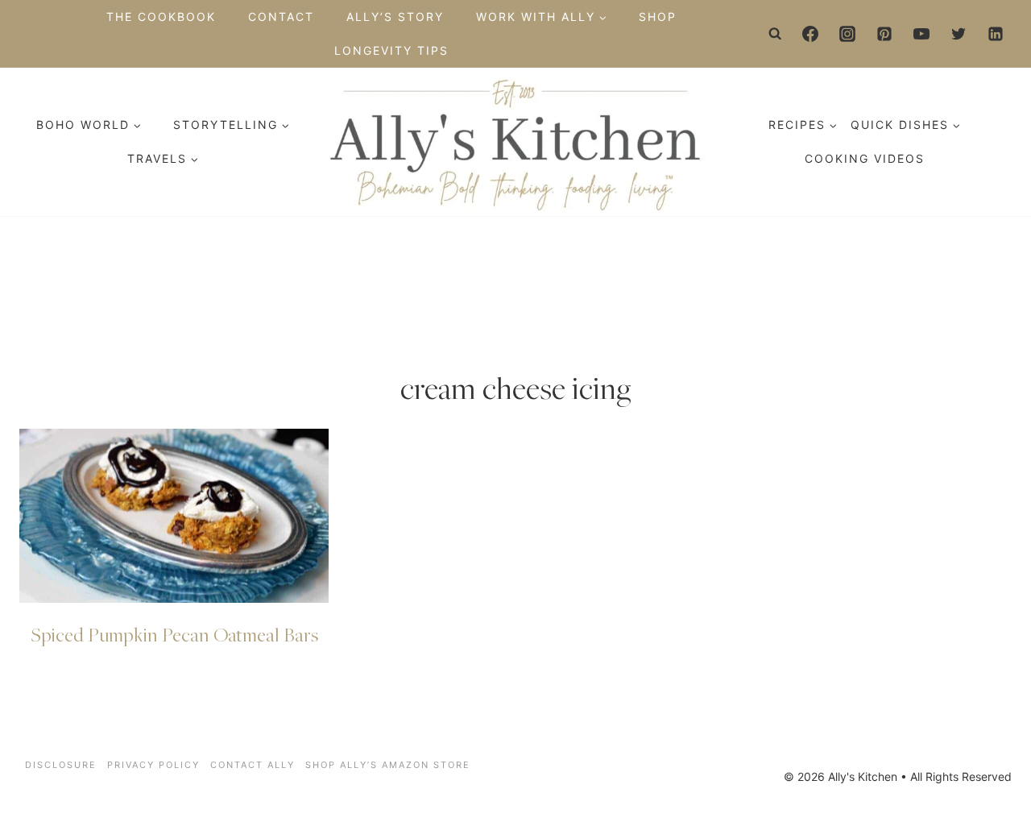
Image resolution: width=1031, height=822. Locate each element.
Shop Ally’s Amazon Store (387, 764)
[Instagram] (847, 34)
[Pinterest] (884, 34)
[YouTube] (921, 34)
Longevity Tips (391, 50)
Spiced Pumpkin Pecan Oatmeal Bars (174, 634)
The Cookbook (161, 16)
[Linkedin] (995, 34)
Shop (658, 16)
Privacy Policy (153, 764)
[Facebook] (810, 34)
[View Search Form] (775, 34)
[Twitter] (958, 34)
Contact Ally (252, 764)
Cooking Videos (865, 158)
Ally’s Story (395, 16)
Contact (281, 16)
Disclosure (61, 764)
